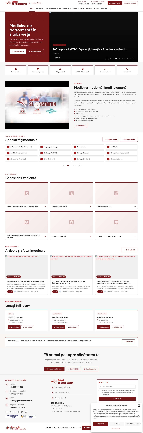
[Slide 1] (110, 58)
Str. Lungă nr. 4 (60, 398)
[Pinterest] (18, 412)
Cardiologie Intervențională (19, 153)
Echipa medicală (112, 139)
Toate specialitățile (129, 139)
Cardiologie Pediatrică (50, 153)
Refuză (116, 424)
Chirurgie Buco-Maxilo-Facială (120, 153)
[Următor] (133, 58)
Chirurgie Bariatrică (83, 153)
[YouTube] (25, 412)
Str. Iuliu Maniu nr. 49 (62, 393)
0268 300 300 (28, 327)
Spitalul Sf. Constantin (23, 291)
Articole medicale (13, 276)
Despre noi (81, 125)
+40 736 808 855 (96, 4)
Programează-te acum (55, 369)
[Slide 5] (122, 58)
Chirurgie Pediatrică (116, 159)
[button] (139, 406)
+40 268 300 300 (83, 4)
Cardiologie (114, 147)
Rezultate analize (131, 3)
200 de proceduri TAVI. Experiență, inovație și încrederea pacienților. (68, 282)
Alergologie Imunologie (51, 147)
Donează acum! (91, 428)
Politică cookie (115, 428)
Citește (56, 57)
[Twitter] (14, 412)
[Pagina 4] (75, 165)
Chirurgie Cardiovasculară (18, 159)
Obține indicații (15, 327)
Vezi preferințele (133, 424)
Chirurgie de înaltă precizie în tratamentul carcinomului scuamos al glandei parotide (113, 282)
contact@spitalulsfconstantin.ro (21, 401)
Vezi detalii (129, 341)
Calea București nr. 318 (63, 387)
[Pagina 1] (68, 165)
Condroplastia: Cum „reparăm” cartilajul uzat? (25, 281)
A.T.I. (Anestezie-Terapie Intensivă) (21, 147)
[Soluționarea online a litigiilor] (12, 416)
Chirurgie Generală (49, 159)
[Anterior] (107, 58)
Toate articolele (130, 250)
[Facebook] (6, 412)
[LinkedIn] (22, 412)
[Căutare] (110, 9)
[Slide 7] (127, 58)
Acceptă (100, 424)
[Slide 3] (116, 58)
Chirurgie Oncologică (83, 159)
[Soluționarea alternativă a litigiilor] (28, 416)
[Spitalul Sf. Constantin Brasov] (16, 3)
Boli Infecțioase (81, 147)
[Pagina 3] (73, 165)
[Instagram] (10, 412)
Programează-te (115, 3)
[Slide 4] (119, 58)
